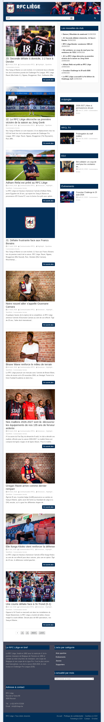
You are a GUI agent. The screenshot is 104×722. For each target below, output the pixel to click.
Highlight (41, 64)
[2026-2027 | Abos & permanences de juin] (67, 110)
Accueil (59, 716)
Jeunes (58, 661)
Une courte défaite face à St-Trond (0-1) (28, 604)
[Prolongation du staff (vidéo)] (67, 138)
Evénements (60, 657)
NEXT (34, 633)
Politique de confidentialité (73, 716)
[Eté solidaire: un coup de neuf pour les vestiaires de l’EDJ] (67, 166)
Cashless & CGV (91, 716)
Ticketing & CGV (76, 719)
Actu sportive (61, 653)
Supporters (60, 664)
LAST (42, 633)
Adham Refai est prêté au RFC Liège (26, 182)
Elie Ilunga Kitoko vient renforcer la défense (30, 546)
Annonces (41, 185)
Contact (87, 719)
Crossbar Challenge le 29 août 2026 (76, 71)
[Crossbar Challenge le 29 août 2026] (67, 197)
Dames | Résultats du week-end (75, 34)
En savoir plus (48, 80)
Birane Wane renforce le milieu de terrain (29, 364)
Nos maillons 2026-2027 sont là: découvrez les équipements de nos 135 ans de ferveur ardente (30, 425)
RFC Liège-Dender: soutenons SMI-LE (77, 44)
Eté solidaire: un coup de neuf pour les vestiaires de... (86, 164)
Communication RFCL (27, 64)
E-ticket (95, 719)
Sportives (48, 64)
